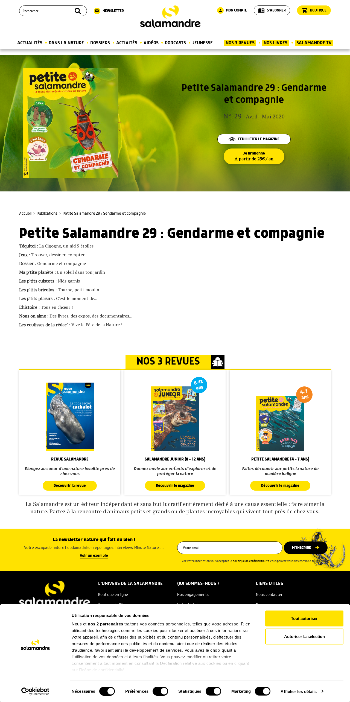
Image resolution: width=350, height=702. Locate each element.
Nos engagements (193, 595)
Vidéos (151, 43)
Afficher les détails (299, 691)
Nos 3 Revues (240, 43)
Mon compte (232, 10)
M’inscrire (301, 548)
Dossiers (100, 43)
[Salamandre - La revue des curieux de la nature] (170, 16)
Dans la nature (66, 43)
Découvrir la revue (70, 485)
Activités (126, 43)
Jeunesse (202, 43)
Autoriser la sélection (304, 636)
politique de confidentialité (251, 561)
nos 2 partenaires (105, 624)
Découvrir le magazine (175, 485)
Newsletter (109, 11)
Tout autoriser (304, 618)
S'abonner (272, 10)
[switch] (160, 691)
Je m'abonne (254, 156)
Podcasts (175, 43)
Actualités (29, 43)
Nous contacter (269, 595)
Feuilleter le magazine (258, 139)
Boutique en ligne (113, 595)
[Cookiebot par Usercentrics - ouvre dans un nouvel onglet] (35, 691)
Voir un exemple (94, 556)
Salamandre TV (314, 43)
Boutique (313, 10)
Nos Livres (275, 43)
